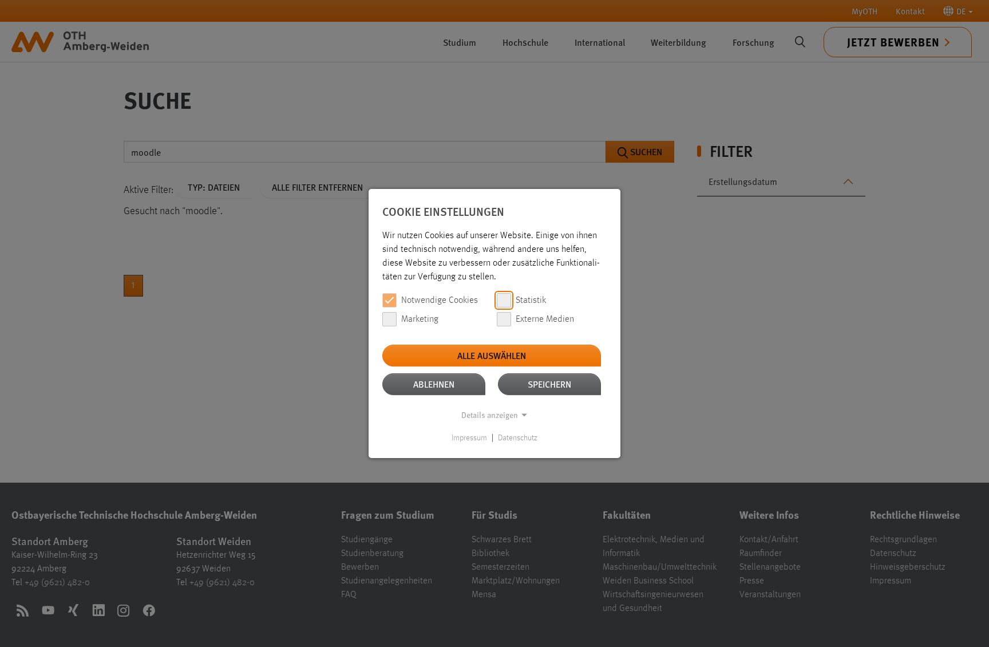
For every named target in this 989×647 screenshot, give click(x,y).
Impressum (469, 438)
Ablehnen (433, 383)
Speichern (549, 383)
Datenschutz (517, 438)
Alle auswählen (491, 355)
